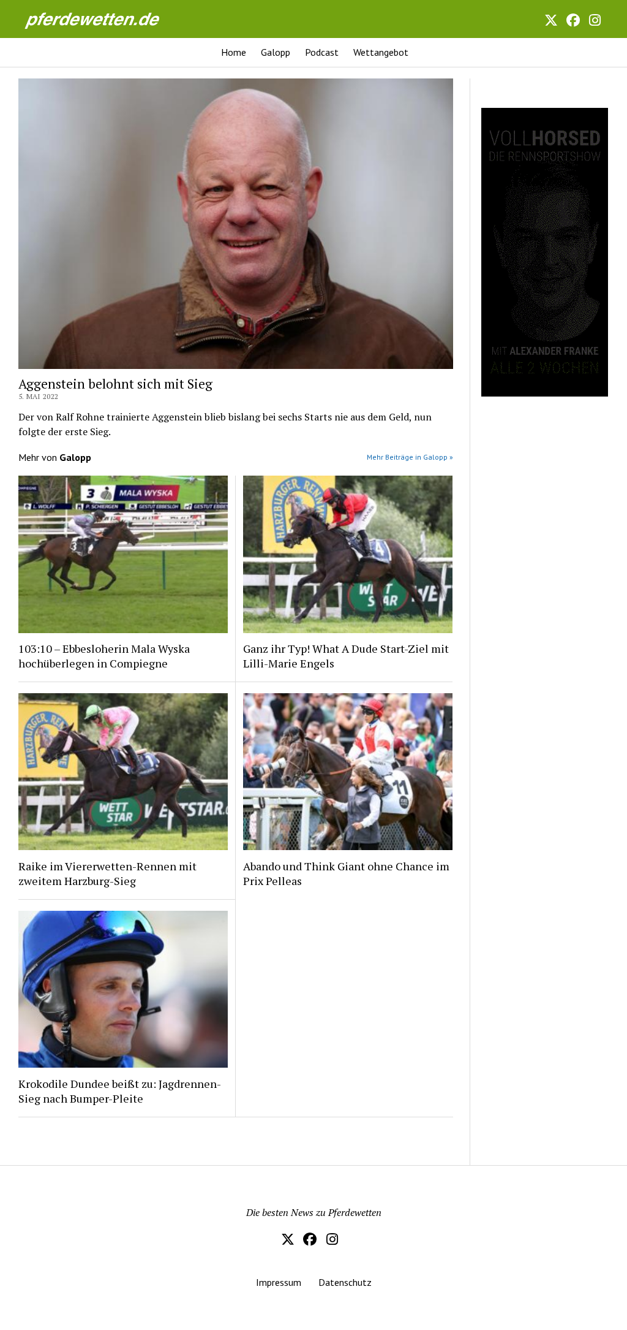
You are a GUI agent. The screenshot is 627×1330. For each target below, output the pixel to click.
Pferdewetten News (105, 18)
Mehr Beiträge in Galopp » (410, 457)
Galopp (275, 52)
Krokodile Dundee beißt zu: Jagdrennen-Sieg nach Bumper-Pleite (119, 1091)
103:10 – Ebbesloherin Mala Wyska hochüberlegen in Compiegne (104, 656)
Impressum (278, 1282)
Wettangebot (380, 52)
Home (233, 52)
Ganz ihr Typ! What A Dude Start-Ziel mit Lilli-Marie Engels (346, 656)
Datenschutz (345, 1282)
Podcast (322, 52)
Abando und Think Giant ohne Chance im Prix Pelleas (346, 873)
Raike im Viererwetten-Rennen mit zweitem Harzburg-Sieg (107, 873)
